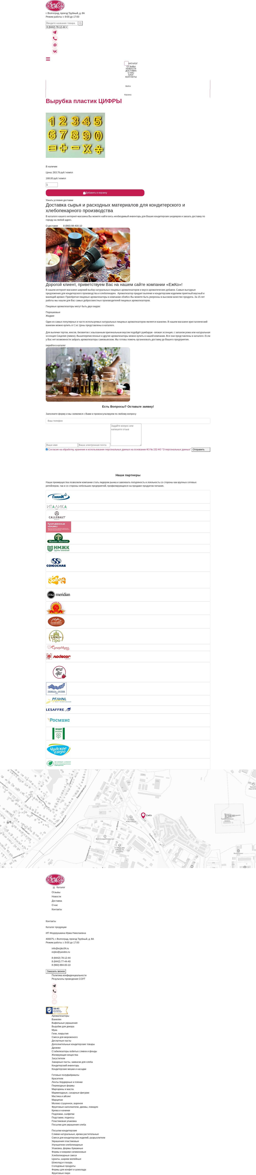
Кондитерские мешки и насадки (69, 1069)
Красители (57, 1078)
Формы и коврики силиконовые (69, 1152)
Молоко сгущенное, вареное (67, 1103)
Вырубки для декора (63, 1026)
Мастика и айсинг (61, 1096)
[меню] (48, 59)
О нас (131, 73)
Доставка (130, 71)
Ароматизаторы (60, 1016)
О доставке (52, 226)
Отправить (199, 449)
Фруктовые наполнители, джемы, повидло (75, 1107)
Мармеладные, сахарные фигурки (70, 1092)
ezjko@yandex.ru (61, 952)
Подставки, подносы (63, 1117)
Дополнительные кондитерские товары (73, 1044)
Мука (54, 1030)
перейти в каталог (56, 345)
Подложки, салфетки (63, 1114)
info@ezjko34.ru (60, 948)
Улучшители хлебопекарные (67, 1145)
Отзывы (131, 66)
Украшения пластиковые (65, 1141)
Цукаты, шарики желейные (66, 1159)
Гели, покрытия (60, 1033)
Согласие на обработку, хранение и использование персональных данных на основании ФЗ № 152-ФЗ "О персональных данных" (119, 449)
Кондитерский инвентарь (65, 1065)
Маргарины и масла (63, 1089)
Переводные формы (63, 1085)
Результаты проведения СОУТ (68, 979)
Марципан (57, 1100)
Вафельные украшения (64, 1023)
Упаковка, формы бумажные (67, 1148)
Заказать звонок (56, 971)
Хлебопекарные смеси (64, 1155)
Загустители (58, 1058)
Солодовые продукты (64, 1166)
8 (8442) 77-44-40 (61, 961)
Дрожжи (56, 1048)
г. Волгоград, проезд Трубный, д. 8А (65, 13)
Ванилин (56, 1019)
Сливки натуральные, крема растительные (75, 1134)
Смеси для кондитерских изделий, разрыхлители (78, 1137)
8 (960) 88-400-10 (72, 226)
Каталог (133, 63)
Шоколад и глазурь (62, 1162)
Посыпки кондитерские (64, 1130)
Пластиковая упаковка (64, 1121)
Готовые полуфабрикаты (65, 1075)
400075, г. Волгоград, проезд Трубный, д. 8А (70, 939)
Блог (131, 75)
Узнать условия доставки (59, 200)
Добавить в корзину (96, 192)
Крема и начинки (61, 1110)
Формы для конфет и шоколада (69, 1169)
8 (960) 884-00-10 (61, 965)
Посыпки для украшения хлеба (69, 1124)
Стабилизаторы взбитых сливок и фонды (74, 1051)
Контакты (131, 77)
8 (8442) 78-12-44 (61, 958)
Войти (128, 86)
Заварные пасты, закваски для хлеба (72, 1062)
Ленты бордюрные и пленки (67, 1082)
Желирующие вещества (65, 1055)
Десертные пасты (61, 1040)
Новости (131, 69)
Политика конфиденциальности (69, 975)
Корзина (127, 95)
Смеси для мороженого (65, 1037)
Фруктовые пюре (61, 1173)
